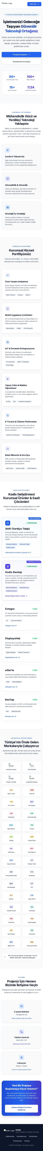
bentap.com (9, 716)
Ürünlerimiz (33, 1136)
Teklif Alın (33, 4)
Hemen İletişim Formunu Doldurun (22, 1108)
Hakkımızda (10, 1136)
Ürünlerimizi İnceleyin (21, 62)
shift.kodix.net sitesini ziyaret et (17, 552)
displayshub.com (11, 657)
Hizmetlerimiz (22, 1136)
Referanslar (17, 1141)
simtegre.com (10, 687)
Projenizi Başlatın (20, 55)
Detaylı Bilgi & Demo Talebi (15, 596)
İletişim (27, 1141)
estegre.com (9, 625)
